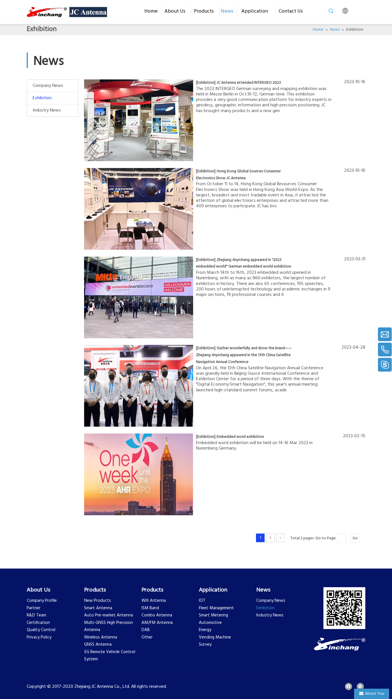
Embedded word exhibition (240, 437)
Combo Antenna (156, 615)
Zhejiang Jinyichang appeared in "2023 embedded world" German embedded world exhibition (243, 263)
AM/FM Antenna (157, 622)
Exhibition (42, 98)
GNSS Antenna (98, 644)
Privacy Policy (39, 637)
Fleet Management (216, 608)
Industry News (47, 110)
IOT (202, 600)
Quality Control (41, 629)
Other (147, 637)
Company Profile (42, 600)
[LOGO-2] (339, 644)
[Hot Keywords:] (331, 11)
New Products (97, 600)
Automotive (210, 622)
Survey (205, 644)
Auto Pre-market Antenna (108, 615)
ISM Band (150, 608)
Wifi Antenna (153, 600)
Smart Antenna (98, 608)
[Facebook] (348, 686)
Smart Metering (213, 615)
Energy (205, 629)
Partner (33, 608)
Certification (38, 622)
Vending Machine (215, 637)
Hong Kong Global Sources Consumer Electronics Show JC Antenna (238, 174)
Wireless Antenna (100, 637)
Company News (48, 85)
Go (355, 538)
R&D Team (36, 615)
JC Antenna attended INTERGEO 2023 (249, 82)
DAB (145, 629)
